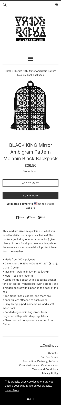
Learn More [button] (12, 390)
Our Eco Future (49, 357)
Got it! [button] (30, 399)
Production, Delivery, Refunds (40, 361)
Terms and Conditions (45, 369)
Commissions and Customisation (38, 365)
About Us (52, 353)
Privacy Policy (50, 373)
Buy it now (30, 195)
